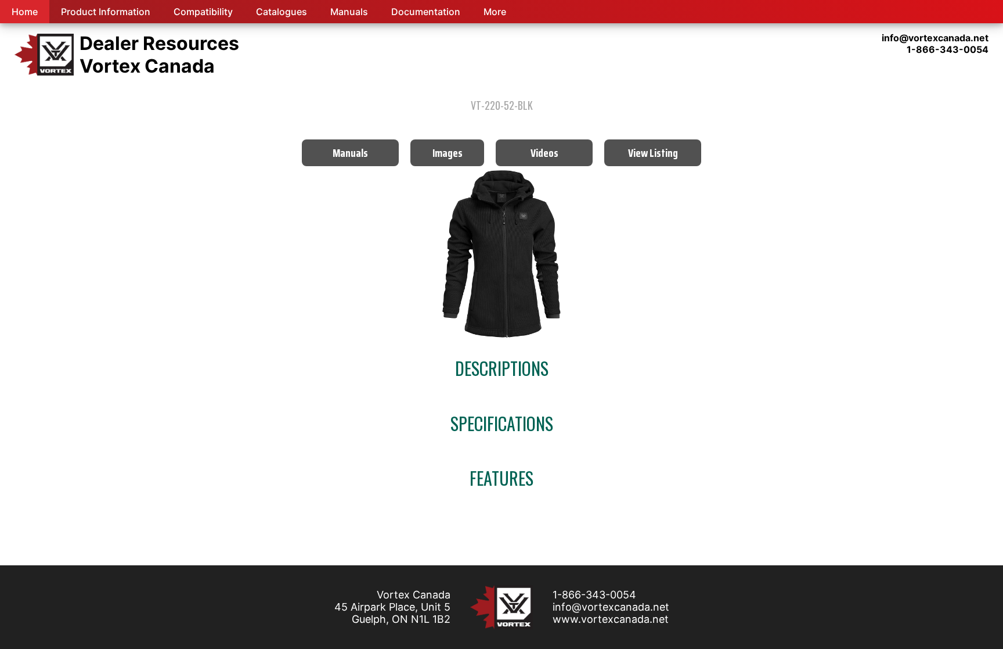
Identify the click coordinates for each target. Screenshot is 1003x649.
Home (25, 11)
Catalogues (281, 11)
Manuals (349, 11)
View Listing (653, 153)
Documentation (425, 11)
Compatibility (203, 11)
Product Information (105, 11)
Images (447, 153)
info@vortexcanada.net (611, 607)
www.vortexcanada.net (611, 619)
